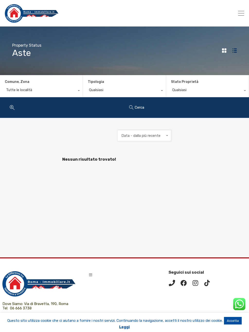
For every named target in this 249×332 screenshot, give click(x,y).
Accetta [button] (233, 321)
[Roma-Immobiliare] (31, 20)
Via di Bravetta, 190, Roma (46, 304)
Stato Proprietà (184, 82)
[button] (90, 275)
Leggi (124, 327)
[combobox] (41, 91)
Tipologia (96, 82)
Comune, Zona (17, 82)
